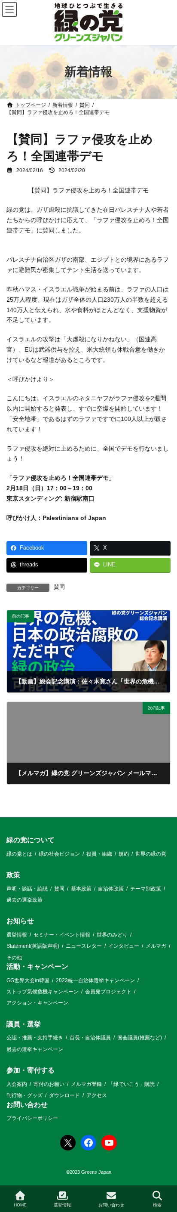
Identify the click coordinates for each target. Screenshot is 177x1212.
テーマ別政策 (145, 889)
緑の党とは (19, 854)
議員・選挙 (23, 1024)
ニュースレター (84, 946)
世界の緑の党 (150, 854)
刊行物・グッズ (24, 1095)
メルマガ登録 (86, 1084)
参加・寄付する (30, 1070)
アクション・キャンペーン (37, 1003)
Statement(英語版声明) (32, 946)
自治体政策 (111, 889)
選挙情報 (16, 935)
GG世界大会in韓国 (27, 980)
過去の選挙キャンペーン (34, 1049)
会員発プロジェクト (108, 992)
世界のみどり (112, 935)
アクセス (96, 1095)
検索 (157, 1205)
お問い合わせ (27, 1104)
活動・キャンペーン (37, 966)
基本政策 (81, 889)
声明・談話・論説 (27, 889)
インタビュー (123, 946)
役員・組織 (99, 854)
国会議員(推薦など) (139, 1038)
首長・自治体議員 (90, 1038)
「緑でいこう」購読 (131, 1084)
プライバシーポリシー (32, 1118)
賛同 (59, 587)
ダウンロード (64, 1095)
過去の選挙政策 (24, 900)
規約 (124, 854)
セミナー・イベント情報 (62, 935)
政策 (13, 874)
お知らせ (20, 921)
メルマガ (156, 946)
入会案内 (16, 1084)
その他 (14, 958)
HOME (20, 1205)
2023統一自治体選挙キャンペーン (95, 980)
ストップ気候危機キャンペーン (42, 992)
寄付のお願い (49, 1084)
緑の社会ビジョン (59, 854)
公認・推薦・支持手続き (34, 1038)
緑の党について (30, 840)
